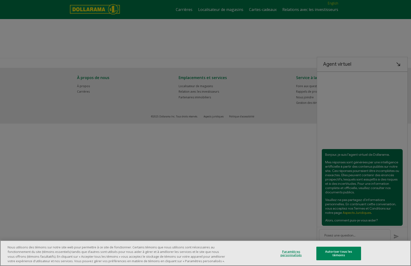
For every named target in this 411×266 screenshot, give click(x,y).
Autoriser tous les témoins (338, 253)
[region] (205, 253)
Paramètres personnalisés (291, 253)
